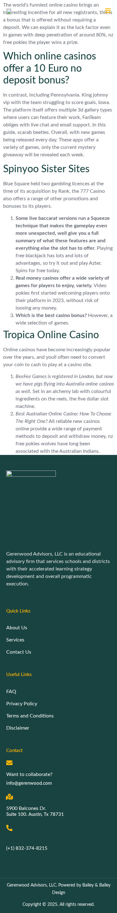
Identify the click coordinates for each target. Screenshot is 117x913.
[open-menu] (105, 11)
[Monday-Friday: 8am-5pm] (9, 828)
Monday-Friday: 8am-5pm (34, 839)
